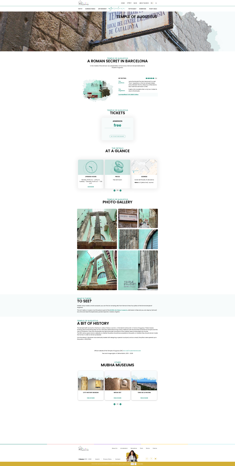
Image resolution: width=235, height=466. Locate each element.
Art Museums (102, 9)
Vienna (155, 448)
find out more (91, 397)
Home (123, 3)
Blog (135, 3)
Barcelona (117, 9)
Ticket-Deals (153, 9)
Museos (81, 459)
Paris (141, 448)
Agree (132, 463)
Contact (117, 459)
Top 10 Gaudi (132, 9)
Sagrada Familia (90, 9)
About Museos (144, 3)
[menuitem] (152, 3)
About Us (114, 448)
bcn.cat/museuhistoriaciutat (132, 350)
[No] (233, 463)
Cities (129, 3)
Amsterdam (124, 448)
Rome (148, 448)
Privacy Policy (107, 459)
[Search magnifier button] (156, 3)
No (135, 463)
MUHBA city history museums (118, 310)
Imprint (97, 459)
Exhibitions (142, 9)
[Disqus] (117, 427)
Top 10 (80, 9)
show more (91, 186)
